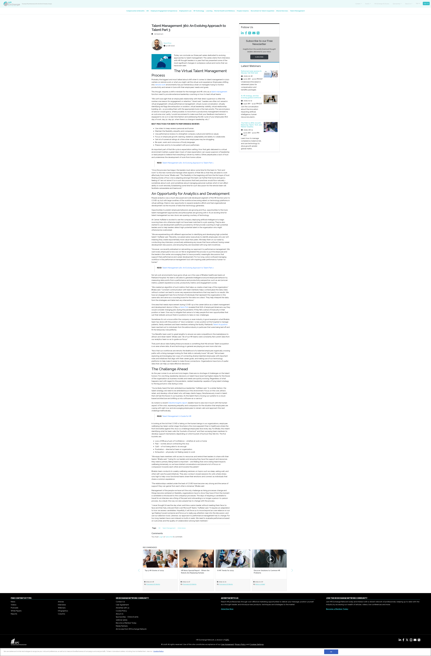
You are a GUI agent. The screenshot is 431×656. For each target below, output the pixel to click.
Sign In (418, 3)
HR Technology (198, 11)
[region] (215, 652)
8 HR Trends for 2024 (209, 570)
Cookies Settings (257, 644)
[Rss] (258, 33)
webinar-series (121, 620)
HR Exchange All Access (381, 3)
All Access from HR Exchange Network (131, 629)
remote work (160, 85)
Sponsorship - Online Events (127, 617)
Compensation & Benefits (135, 11)
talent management (219, 92)
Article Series (182, 528)
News (13, 602)
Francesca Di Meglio (173, 584)
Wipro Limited (243, 584)
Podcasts (14, 608)
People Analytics (243, 11)
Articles (61, 602)
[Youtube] (411, 640)
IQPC (227, 640)
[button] (139, 570)
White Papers (16, 611)
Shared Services (282, 11)
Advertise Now (227, 609)
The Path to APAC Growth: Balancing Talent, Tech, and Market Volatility (251, 125)
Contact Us (120, 602)
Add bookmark (158, 34)
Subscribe (169, 537)
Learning (209, 11)
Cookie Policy (121, 611)
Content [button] (358, 3)
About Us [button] (408, 3)
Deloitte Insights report (177, 403)
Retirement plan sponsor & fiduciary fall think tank (251, 72)
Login (161, 537)
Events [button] (367, 3)
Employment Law (185, 11)
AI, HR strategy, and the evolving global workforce (251, 97)
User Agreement (122, 605)
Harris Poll (184, 307)
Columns (61, 614)
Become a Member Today (126, 623)
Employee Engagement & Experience (164, 11)
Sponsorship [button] (396, 3)
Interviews (62, 605)
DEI (147, 11)
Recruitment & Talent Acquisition (262, 11)
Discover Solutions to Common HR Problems (250, 572)
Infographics (63, 611)
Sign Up (426, 3)
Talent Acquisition (220, 325)
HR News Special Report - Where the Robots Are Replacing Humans (179, 572)
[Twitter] (250, 33)
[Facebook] (246, 33)
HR (159, 528)
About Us (119, 614)
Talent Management (297, 11)
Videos (13, 605)
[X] (407, 640)
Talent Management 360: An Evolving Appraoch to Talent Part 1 (187, 163)
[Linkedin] (243, 33)
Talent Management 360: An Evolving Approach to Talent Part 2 (188, 268)
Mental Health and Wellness (224, 11)
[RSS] (419, 640)
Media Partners (122, 626)
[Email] (254, 33)
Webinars (61, 608)
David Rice (167, 43)
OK (331, 652)
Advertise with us (122, 608)
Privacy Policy (240, 644)
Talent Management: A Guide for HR (177, 416)
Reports (14, 614)
